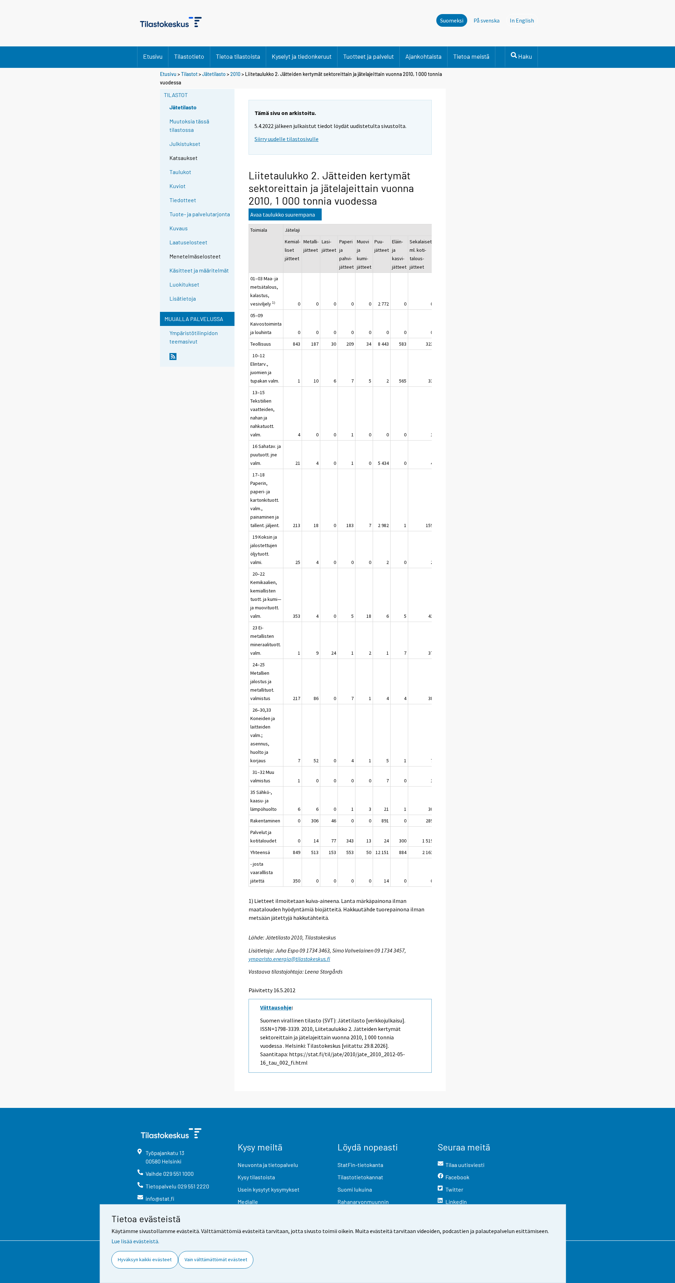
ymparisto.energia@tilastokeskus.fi (289, 958)
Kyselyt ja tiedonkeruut (302, 56)
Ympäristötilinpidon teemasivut (193, 337)
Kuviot (177, 185)
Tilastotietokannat (360, 1177)
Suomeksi (451, 20)
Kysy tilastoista (256, 1177)
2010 (235, 74)
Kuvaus (178, 228)
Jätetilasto (214, 74)
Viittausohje (275, 1007)
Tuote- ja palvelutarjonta (199, 214)
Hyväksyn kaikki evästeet (145, 1259)
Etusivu (152, 56)
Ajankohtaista (423, 56)
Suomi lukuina (355, 1189)
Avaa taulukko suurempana (282, 214)
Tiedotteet (182, 200)
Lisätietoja (182, 298)
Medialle (248, 1201)
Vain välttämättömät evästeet (216, 1259)
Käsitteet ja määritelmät (199, 270)
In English (524, 20)
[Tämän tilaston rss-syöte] (200, 359)
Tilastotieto (189, 56)
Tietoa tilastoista (238, 56)
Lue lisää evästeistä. (135, 1241)
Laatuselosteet (188, 242)
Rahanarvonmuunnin (363, 1201)
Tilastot (189, 74)
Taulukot (180, 171)
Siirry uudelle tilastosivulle (287, 138)
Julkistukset (184, 143)
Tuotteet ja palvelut (368, 56)
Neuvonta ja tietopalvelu (268, 1164)
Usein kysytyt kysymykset (269, 1189)
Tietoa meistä (471, 56)
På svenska (487, 20)
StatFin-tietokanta (360, 1164)
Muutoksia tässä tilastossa (189, 125)
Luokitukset (184, 284)
